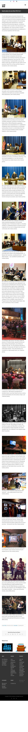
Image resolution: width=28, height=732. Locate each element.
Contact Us (13, 683)
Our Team (4, 665)
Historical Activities (4, 663)
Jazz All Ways (21, 660)
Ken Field (4, 625)
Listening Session (21, 675)
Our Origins (4, 661)
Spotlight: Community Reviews (22, 671)
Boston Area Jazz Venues (13, 674)
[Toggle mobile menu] (25, 4)
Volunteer (4, 687)
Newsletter (15, 625)
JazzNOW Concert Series (21, 663)
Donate (3, 686)
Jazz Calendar (13, 660)
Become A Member (4, 684)
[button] (3, 647)
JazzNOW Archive (21, 667)
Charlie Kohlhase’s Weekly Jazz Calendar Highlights (13, 668)
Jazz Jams (21, 669)
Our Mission (4, 659)
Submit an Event (13, 663)
